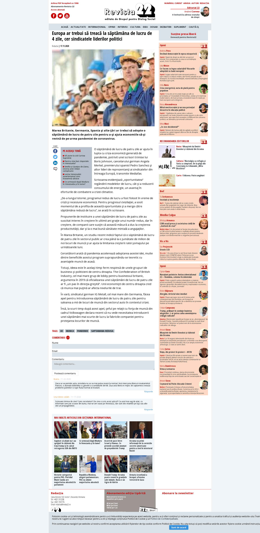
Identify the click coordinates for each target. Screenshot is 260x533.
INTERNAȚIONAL (97, 27)
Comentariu (58, 359)
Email (54, 351)
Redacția (204, 3)
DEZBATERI (165, 27)
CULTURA (135, 27)
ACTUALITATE (78, 27)
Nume (55, 342)
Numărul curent (173, 3)
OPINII (111, 27)
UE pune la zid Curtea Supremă (74, 156)
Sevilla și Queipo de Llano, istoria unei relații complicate (76, 168)
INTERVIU (123, 27)
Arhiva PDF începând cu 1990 (64, 3)
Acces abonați (58, 10)
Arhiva (186, 3)
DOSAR (154, 27)
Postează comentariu (65, 373)
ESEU (145, 27)
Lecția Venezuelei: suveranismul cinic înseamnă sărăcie (72, 176)
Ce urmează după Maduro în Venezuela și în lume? (76, 182)
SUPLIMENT (180, 27)
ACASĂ (64, 27)
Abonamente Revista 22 (62, 6)
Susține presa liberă (183, 35)
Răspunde (148, 391)
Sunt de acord (178, 527)
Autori (195, 3)
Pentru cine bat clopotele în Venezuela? (76, 162)
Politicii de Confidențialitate (164, 518)
